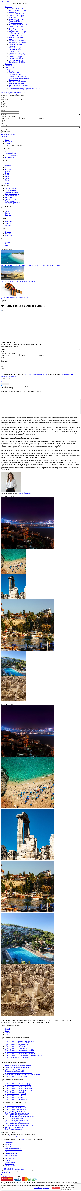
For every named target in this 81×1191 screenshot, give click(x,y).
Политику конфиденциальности (36, 374)
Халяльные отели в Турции (14, 1127)
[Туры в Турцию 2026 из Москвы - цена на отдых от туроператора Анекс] (27, 548)
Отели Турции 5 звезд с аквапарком (17, 1122)
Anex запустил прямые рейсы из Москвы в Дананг (18, 281)
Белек (7, 167)
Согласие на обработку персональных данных (24, 89)
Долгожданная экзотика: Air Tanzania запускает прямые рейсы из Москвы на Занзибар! (30, 265)
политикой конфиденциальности (41, 1188)
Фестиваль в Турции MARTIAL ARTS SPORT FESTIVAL (24, 1074)
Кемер (7, 180)
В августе (8, 215)
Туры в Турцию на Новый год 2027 (17, 1043)
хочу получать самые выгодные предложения (18, 386)
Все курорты (5, 183)
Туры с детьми (10, 201)
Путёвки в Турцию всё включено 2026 (18, 1067)
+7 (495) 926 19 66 (19, 92)
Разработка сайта (6, 1176)
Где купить (12, 71)
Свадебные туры (10, 199)
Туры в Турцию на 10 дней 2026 (15, 1094)
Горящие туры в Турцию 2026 (15, 1069)
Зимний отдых (10, 1162)
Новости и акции (14, 80)
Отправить (5, 384)
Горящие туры (9, 67)
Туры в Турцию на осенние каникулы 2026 (19, 1052)
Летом (7, 1031)
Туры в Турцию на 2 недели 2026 (16, 1099)
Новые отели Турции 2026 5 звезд (16, 1120)
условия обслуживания (69, 1182)
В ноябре (8, 225)
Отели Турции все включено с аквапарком (19, 1125)
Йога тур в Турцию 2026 (13, 203)
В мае (7, 246)
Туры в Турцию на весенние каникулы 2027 (19, 1050)
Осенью (7, 1032)
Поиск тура (8, 65)
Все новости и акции (8, 299)
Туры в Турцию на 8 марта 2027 (15, 1046)
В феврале (8, 235)
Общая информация (11, 155)
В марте (7, 242)
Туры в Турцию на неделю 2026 (15, 1092)
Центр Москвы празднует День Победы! (14, 297)
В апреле (8, 244)
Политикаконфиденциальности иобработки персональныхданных (13, 1148)
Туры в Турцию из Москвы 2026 (16, 1076)
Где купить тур (6, 1172)
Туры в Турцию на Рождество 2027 (16, 1045)
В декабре (8, 232)
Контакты (8, 1144)
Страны (7, 1160)
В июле (7, 213)
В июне (7, 211)
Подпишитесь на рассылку (18, 87)
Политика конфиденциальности (19, 85)
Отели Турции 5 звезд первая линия (17, 1113)
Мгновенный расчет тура (9, 1136)
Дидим (7, 176)
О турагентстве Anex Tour (17, 76)
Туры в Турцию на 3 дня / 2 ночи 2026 (18, 1083)
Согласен (56, 1188)
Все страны (8, 7)
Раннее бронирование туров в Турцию (18, 1065)
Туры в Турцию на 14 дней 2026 (15, 1097)
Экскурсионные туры (12, 194)
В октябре (8, 223)
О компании (9, 1142)
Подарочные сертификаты (17, 81)
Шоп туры (8, 197)
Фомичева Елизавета (24, 493)
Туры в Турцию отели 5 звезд (15, 1106)
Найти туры (5, 136)
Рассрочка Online (14, 73)
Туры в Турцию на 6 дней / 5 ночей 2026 (18, 1088)
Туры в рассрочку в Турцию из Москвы (18, 1073)
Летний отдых (9, 1164)
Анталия (8, 166)
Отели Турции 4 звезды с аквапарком (17, 1123)
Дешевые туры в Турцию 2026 (15, 1071)
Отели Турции (10, 152)
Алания (7, 164)
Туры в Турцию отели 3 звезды (15, 1109)
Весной (7, 1029)
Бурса (7, 173)
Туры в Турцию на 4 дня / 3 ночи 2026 (18, 1085)
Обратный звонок (19, 1169)
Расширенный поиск (8, 134)
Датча (7, 174)
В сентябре (8, 221)
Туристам (8, 69)
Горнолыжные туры (11, 195)
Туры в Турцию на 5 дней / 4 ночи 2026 (18, 1086)
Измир (7, 178)
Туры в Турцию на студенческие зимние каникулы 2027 (24, 1055)
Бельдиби (8, 169)
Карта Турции (9, 157)
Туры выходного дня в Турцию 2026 (17, 1057)
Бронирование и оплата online (19, 78)
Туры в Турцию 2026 (12, 1059)
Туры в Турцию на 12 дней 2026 (15, 1095)
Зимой (7, 1034)
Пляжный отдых (10, 188)
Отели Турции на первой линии (15, 1111)
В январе (8, 233)
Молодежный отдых (11, 192)
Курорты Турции (10, 153)
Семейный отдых (10, 190)
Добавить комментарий (9, 382)
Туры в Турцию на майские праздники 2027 (19, 1041)
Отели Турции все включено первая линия (19, 1116)
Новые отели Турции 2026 (14, 1118)
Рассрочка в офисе (15, 74)
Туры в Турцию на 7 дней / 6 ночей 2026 (18, 1090)
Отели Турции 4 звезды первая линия (17, 1115)
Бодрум (7, 171)
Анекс (23, 1139)
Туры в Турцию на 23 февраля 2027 (17, 1048)
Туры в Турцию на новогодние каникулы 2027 (20, 1053)
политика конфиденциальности (49, 1182)
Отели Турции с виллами (13, 1129)
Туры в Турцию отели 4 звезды (15, 1107)
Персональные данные (16, 83)
